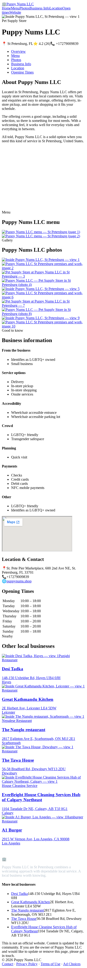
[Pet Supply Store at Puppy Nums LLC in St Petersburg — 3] (43, 276)
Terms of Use (50, 964)
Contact (7, 964)
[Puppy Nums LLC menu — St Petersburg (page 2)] (41, 236)
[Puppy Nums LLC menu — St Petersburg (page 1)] (41, 232)
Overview (18, 51)
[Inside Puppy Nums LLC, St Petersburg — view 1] (41, 260)
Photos (24, 8)
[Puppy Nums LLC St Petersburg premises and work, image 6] (43, 297)
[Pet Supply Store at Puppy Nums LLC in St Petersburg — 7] (43, 305)
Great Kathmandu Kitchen (30, 902)
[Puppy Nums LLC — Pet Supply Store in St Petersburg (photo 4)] (43, 285)
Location (55, 8)
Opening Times (22, 72)
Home (6, 8)
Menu (15, 8)
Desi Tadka (19, 894)
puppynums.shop (19, 581)
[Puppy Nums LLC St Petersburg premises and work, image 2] (43, 268)
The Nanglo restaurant (27, 910)
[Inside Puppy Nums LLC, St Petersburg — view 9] (41, 318)
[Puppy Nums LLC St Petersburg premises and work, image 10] (43, 326)
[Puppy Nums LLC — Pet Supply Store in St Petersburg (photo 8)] (43, 314)
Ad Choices (72, 964)
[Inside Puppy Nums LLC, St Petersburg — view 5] (41, 289)
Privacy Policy (27, 964)
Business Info (39, 8)
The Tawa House (23, 919)
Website (15, 12)
